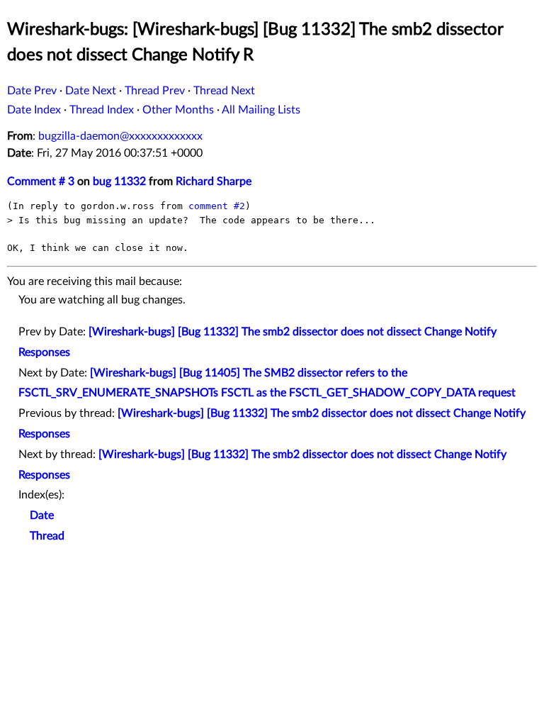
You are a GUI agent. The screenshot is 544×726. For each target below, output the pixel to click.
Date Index (34, 110)
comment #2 (216, 206)
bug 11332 (119, 181)
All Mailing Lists (261, 110)
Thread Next (224, 90)
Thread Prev (155, 90)
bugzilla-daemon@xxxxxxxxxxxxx (120, 136)
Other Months (178, 110)
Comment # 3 (40, 181)
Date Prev (32, 90)
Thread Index (101, 110)
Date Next (90, 90)
